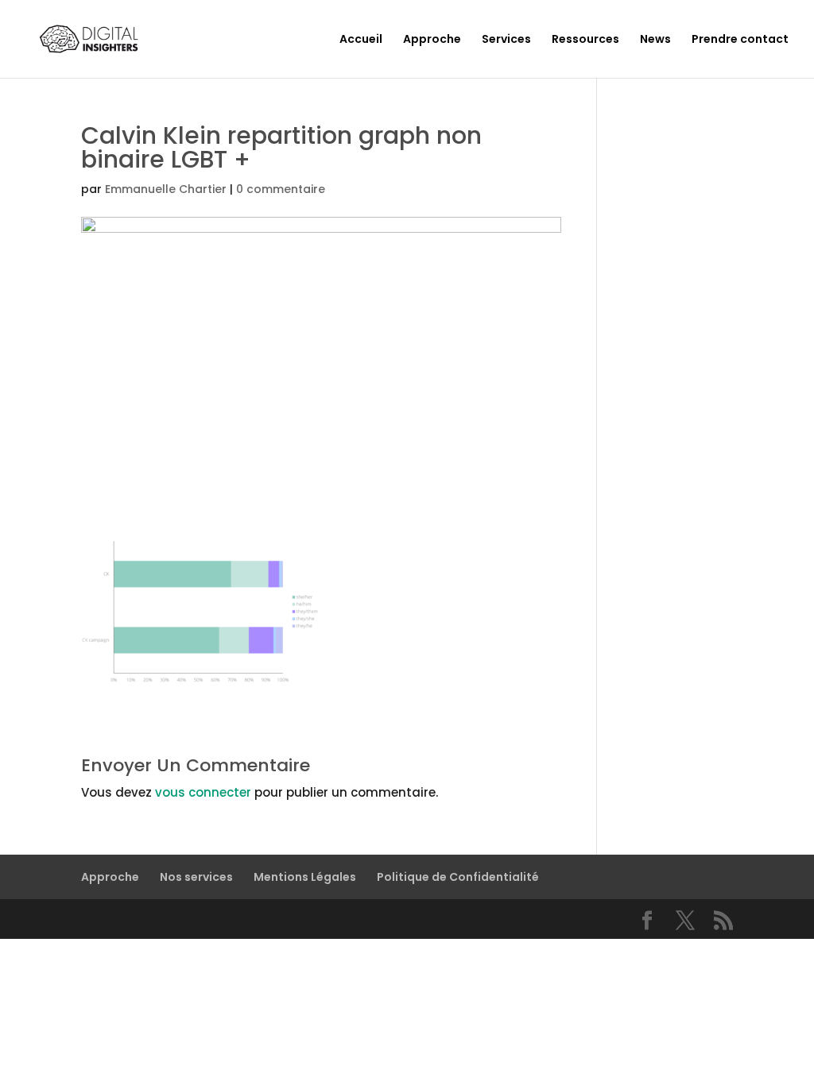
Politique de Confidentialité (458, 877)
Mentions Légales (305, 877)
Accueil (360, 40)
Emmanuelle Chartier (166, 189)
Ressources (585, 40)
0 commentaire (280, 189)
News (655, 40)
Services (506, 40)
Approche (432, 40)
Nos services (196, 877)
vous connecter (203, 792)
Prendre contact (740, 40)
